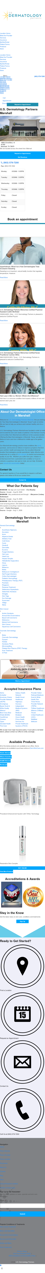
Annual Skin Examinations (11, 615)
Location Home (5, 33)
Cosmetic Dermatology (8, 630)
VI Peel (4, 653)
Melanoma (5, 620)
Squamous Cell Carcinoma (11, 626)
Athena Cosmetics (6, 757)
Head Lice (5, 556)
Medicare (18, 712)
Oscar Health (20, 717)
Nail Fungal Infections (9, 574)
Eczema (5, 550)
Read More (4, 277)
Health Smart (19, 697)
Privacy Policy (22, 1251)
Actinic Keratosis (8, 613)
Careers (3, 1171)
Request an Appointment (23, 104)
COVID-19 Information (7, 1188)
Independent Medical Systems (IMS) (21, 708)
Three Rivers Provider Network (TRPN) (37, 703)
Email (3, 1201)
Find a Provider (5, 1155)
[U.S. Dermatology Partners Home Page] (21, 22)
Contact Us (22, 480)
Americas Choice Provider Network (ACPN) (6, 699)
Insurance (3, 40)
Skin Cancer (4, 609)
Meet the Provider (6, 35)
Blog (1, 1175)
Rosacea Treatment (9, 587)
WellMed (34, 719)
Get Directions (22, 157)
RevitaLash (3, 765)
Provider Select (36, 693)
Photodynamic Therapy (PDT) (12, 580)
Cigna (2, 721)
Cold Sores (6, 541)
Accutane (5, 532)
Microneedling (7, 646)
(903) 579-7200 (39, 76)
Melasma (5, 567)
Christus (3, 719)
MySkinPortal (4, 42)
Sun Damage (6, 598)
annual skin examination (11, 463)
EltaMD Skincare (5, 761)
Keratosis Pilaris (7, 644)
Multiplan (18, 715)
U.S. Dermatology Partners (25, 1262)
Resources (4, 1163)
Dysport (5, 639)
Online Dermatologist (9, 576)
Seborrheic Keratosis (9, 591)
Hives (4, 563)
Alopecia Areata (7, 536)
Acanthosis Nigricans (9, 530)
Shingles (5, 594)
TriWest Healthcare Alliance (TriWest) (37, 709)
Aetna (2, 693)
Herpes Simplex (7, 558)
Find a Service (5, 1151)
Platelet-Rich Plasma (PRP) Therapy (14, 648)
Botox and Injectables (7, 1231)
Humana (18, 704)
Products (3, 46)
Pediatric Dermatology (9, 578)
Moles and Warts (6, 1243)
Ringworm (5, 585)
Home (2, 1147)
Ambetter (3, 695)
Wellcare (34, 721)
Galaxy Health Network (20, 694)
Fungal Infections (8, 552)
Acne (4, 534)
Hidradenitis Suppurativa (10, 561)
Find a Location (5, 1159)
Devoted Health (5, 723)
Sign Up (22, 921)
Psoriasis (5, 583)
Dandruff (5, 545)
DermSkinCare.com (37, 748)
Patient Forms (5, 44)
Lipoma (4, 565)
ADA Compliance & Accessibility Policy (22, 1256)
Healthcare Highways (19, 700)
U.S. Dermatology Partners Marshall (21, 420)
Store (2, 49)
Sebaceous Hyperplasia (10, 589)
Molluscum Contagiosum (10, 572)
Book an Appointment (22, 681)
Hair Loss (5, 554)
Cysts (4, 543)
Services (3, 38)
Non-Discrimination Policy (22, 1253)
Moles (4, 569)
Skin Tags (5, 596)
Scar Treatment (7, 650)
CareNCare (4, 717)
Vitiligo (4, 602)
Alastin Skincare (5, 753)
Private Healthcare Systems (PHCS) (21, 724)
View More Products (6, 871)
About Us (3, 1167)
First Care (3, 726)
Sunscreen (6, 600)
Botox (4, 635)
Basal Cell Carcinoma (9, 618)
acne (39, 445)
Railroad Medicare (37, 695)
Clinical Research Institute (9, 1183)
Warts (4, 605)
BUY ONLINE (22, 868)
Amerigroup (4, 704)
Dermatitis (5, 547)
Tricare (33, 712)
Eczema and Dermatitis (8, 1239)
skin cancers (22, 454)
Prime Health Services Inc (19, 720)
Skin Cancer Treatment (8, 1227)
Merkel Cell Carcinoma (10, 622)
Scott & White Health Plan (35, 698)
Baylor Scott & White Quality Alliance (5, 708)
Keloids (4, 641)
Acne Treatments (6, 1247)
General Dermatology (7, 525)
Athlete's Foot (6, 538)
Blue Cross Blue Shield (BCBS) (5, 713)
